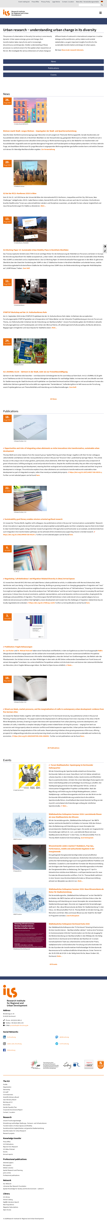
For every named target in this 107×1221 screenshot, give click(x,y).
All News (53, 399)
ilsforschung (11, 1050)
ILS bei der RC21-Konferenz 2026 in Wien (19, 193)
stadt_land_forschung (14, 1044)
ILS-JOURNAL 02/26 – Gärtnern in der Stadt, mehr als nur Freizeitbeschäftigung (35, 372)
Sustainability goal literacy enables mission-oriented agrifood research (33, 519)
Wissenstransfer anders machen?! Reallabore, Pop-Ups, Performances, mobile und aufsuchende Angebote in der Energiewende (71, 849)
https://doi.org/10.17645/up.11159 (42, 603)
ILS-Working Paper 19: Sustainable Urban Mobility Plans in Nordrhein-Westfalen (35, 250)
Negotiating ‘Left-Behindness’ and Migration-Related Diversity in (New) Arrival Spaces (40, 578)
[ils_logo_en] (15, 10)
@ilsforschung (64, 1037)
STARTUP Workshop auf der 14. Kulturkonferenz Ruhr (25, 312)
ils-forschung (11, 1037)
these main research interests (72, 50)
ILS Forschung (64, 1044)
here (38, 475)
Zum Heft (26, 268)
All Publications (53, 748)
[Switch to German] (102, 2)
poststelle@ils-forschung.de (19, 1025)
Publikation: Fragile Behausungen (18, 647)
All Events (53, 964)
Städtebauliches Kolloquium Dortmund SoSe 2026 (69, 924)
